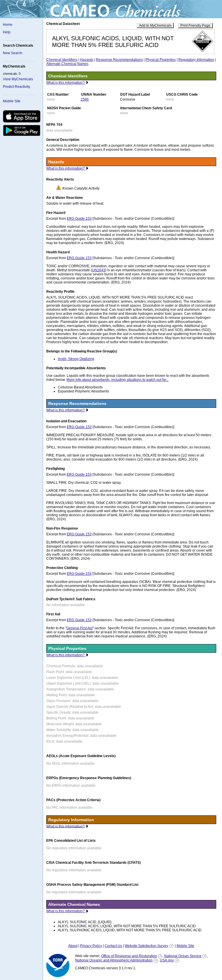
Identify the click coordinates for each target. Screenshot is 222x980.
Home (7, 25)
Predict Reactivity (16, 87)
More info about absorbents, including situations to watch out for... (117, 380)
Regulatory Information (196, 60)
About (72, 946)
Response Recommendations (119, 60)
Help (6, 32)
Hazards (86, 60)
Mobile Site (12, 101)
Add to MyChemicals (155, 25)
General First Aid (79, 628)
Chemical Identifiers (61, 60)
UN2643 (98, 270)
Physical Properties (160, 60)
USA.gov (167, 960)
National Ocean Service (182, 956)
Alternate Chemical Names (67, 64)
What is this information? (66, 83)
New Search (12, 53)
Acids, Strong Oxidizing (76, 359)
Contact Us (113, 946)
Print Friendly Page (195, 25)
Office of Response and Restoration (129, 956)
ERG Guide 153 (79, 219)
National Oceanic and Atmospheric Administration (114, 960)
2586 (85, 99)
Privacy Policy (91, 946)
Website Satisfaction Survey (146, 946)
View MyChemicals (18, 79)
